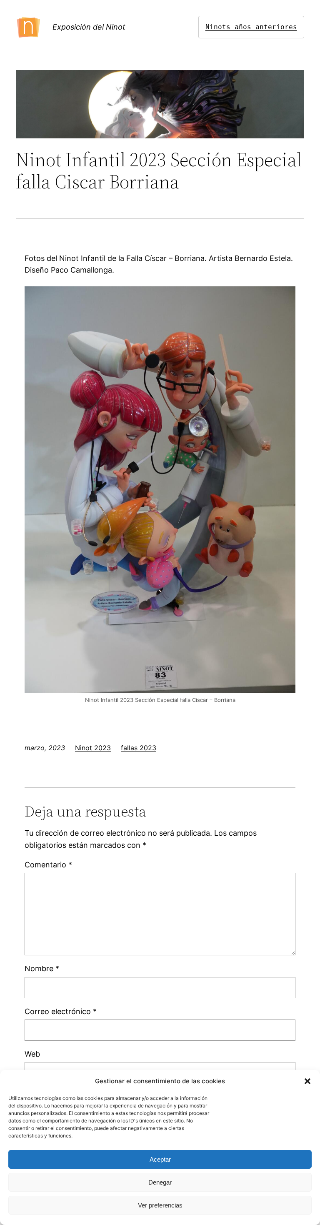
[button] (307, 1081)
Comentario (48, 864)
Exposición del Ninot (88, 27)
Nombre (42, 968)
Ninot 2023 (93, 748)
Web (32, 1054)
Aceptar (160, 1159)
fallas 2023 (138, 748)
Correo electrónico (61, 1011)
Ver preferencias (160, 1205)
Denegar (160, 1182)
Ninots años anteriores (251, 27)
